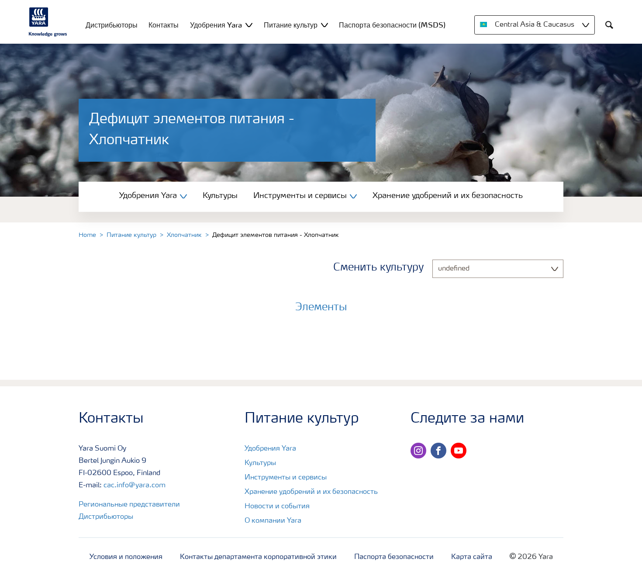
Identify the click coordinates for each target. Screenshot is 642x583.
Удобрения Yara (270, 448)
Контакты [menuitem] (163, 25)
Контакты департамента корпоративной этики (258, 557)
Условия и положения (126, 557)
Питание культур (131, 235)
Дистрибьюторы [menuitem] (112, 25)
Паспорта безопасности (394, 557)
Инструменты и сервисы (286, 477)
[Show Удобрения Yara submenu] (248, 25)
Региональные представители (129, 504)
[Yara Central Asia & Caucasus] (48, 22)
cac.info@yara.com (135, 485)
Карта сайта (471, 557)
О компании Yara (273, 520)
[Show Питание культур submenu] (324, 25)
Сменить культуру (378, 268)
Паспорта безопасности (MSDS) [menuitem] (392, 25)
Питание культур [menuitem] (291, 25)
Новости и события (277, 506)
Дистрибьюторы (106, 517)
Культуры (220, 196)
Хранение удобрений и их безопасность (448, 196)
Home (87, 235)
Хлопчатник (184, 235)
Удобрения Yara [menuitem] (216, 25)
